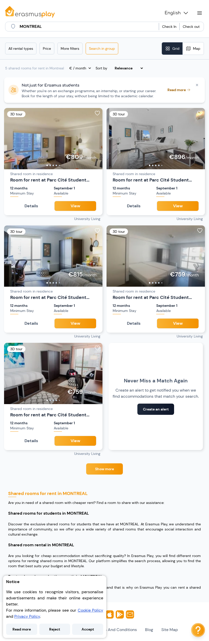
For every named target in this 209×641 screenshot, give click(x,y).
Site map (169, 629)
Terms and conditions (116, 629)
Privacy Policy (27, 616)
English (173, 13)
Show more (104, 469)
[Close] (197, 85)
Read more (21, 629)
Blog (149, 629)
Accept (88, 629)
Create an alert (156, 409)
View (75, 206)
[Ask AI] (198, 630)
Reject (54, 629)
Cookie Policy (90, 610)
